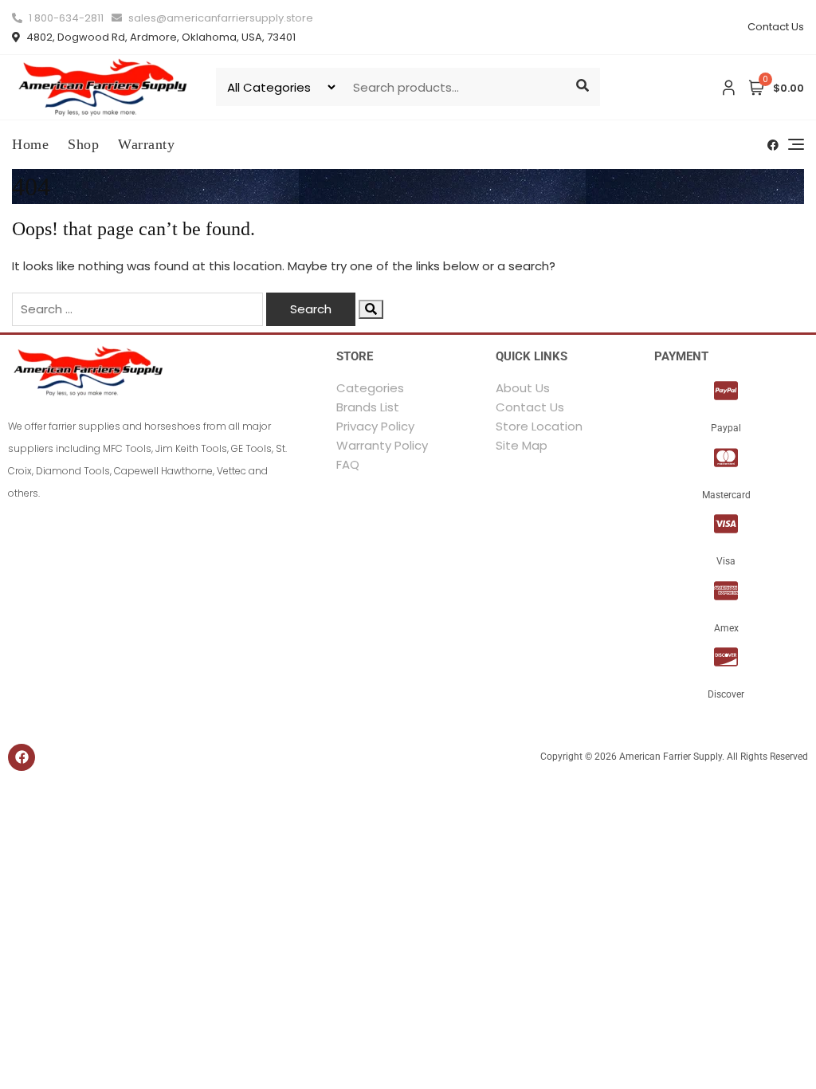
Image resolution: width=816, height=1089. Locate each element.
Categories (370, 387)
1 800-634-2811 (65, 18)
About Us (523, 387)
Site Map (521, 445)
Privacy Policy (375, 426)
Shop (83, 144)
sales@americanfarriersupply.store (219, 18)
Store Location (539, 426)
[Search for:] (137, 309)
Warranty (146, 144)
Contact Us (775, 26)
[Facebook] (21, 757)
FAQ (347, 464)
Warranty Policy (382, 445)
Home (30, 144)
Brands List (367, 407)
